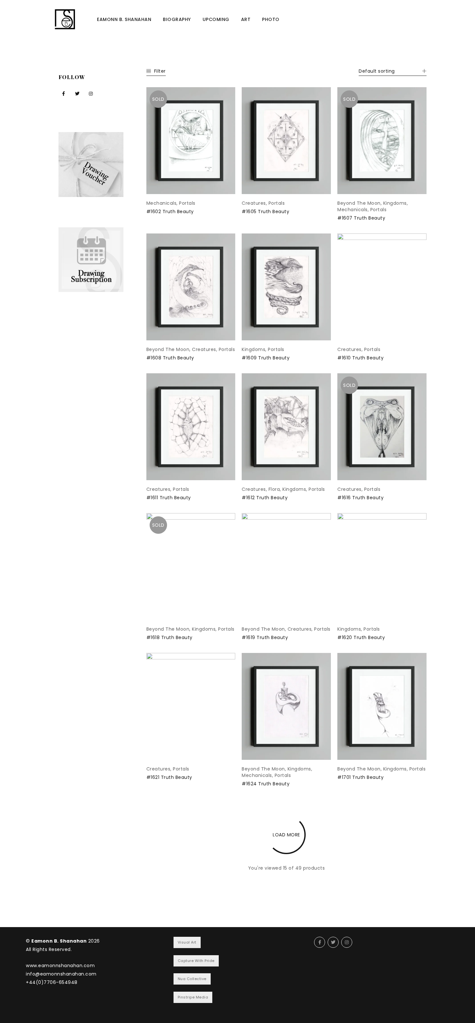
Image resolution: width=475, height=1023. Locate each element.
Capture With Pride (196, 960)
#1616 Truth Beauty (360, 497)
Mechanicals (161, 203)
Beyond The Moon (359, 203)
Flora (274, 489)
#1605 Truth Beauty (265, 211)
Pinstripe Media (193, 997)
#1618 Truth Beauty (169, 637)
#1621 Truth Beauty (169, 777)
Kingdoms (395, 203)
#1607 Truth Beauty (361, 218)
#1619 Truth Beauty (265, 637)
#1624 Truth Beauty (266, 783)
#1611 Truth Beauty (168, 497)
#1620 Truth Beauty (361, 637)
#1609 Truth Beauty (266, 358)
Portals (187, 203)
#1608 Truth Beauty (170, 358)
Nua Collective (192, 978)
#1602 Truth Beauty (170, 211)
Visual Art (187, 942)
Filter (160, 71)
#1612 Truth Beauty (265, 497)
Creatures (254, 203)
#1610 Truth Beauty (360, 358)
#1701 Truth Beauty (360, 777)
